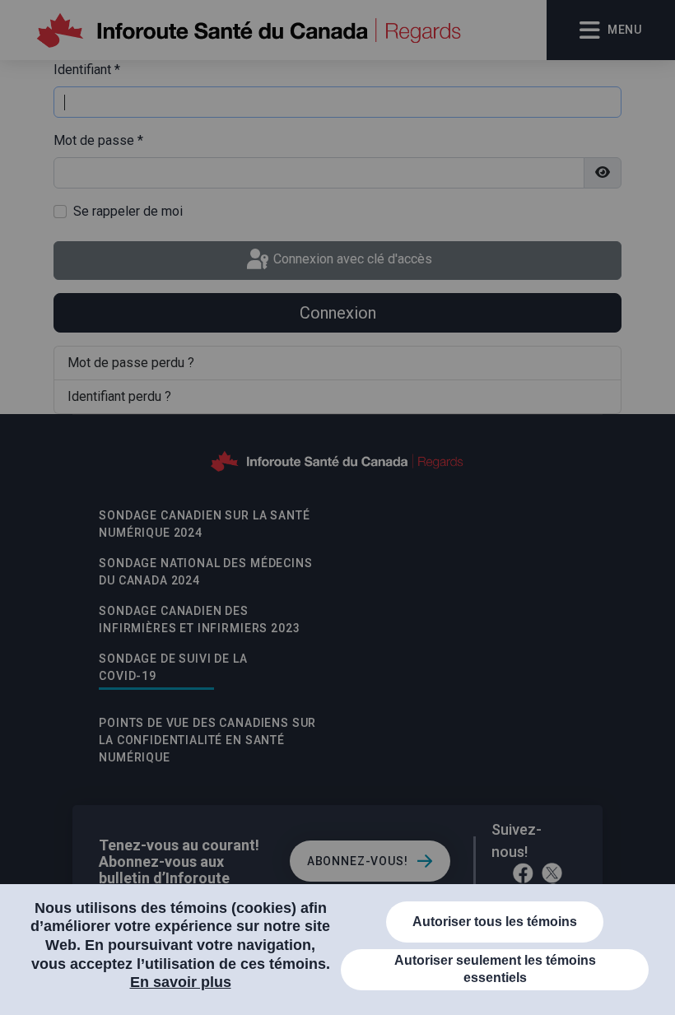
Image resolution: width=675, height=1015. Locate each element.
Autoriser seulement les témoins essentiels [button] (495, 969)
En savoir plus (180, 982)
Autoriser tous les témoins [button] (494, 922)
